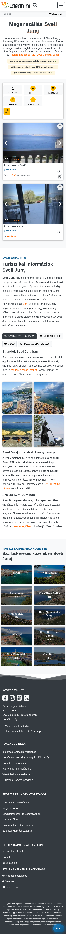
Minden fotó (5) (52, 336)
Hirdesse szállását (16, 875)
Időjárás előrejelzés (36, 344)
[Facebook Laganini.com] (5, 698)
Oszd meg (57, 14)
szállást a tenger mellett (24, 370)
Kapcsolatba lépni (12, 851)
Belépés (9, 881)
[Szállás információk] (59, 170)
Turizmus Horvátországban (17, 780)
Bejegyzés (11, 887)
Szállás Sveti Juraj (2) (20, 336)
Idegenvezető (10, 808)
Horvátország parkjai (14, 763)
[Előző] (9, 143)
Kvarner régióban (22, 526)
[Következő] (56, 143)
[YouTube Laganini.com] (19, 698)
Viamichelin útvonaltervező (17, 774)
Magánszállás (10, 819)
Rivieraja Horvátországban (17, 825)
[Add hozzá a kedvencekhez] (60, 126)
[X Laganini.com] (26, 698)
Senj (25, 304)
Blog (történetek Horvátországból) (21, 814)
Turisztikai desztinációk (15, 802)
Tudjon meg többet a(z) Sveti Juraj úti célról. (35, 54)
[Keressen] (36, 5)
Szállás (7, 14)
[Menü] (61, 5)
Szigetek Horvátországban (17, 830)
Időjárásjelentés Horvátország (19, 752)
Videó (11, 344)
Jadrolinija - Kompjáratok (16, 768)
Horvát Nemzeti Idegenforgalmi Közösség (26, 757)
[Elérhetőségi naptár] (59, 176)
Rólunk (6, 857)
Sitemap (36, 731)
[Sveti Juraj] (17, 398)
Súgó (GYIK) (9, 862)
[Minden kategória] (6, 111)
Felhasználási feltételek (15, 731)
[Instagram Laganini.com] (12, 698)
